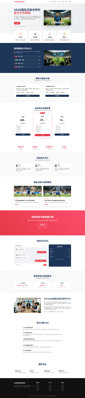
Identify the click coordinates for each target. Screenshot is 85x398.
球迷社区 (37, 390)
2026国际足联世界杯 (19, 1)
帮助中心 (50, 390)
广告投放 (62, 388)
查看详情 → (17, 204)
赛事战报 (37, 388)
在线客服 (62, 385)
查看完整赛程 (28, 95)
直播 (52, 1)
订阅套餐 (50, 385)
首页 (50, 1)
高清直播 (37, 385)
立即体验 (17, 23)
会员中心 (50, 388)
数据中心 (37, 386)
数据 (55, 1)
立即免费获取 (42, 224)
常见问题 (69, 1)
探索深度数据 (57, 95)
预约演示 (62, 386)
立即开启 (23, 134)
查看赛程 (24, 23)
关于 (66, 1)
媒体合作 (62, 390)
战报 (63, 1)
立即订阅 (42, 135)
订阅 (58, 1)
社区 (60, 1)
